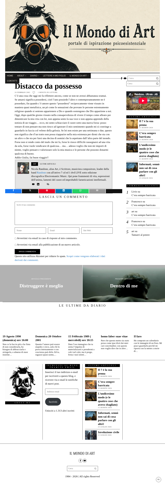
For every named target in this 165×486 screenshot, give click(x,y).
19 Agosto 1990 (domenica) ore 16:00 (15, 338)
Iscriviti (53, 401)
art (132, 211)
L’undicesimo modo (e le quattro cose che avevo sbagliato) (149, 150)
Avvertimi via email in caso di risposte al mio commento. (47, 238)
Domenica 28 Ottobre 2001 (48, 338)
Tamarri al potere (140, 234)
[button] (157, 78)
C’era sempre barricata (147, 134)
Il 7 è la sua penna (146, 123)
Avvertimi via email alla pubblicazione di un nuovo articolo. (48, 244)
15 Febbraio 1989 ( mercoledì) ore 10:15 (80, 338)
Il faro (138, 336)
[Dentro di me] (124, 283)
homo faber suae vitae (114, 336)
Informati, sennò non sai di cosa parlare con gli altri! (149, 170)
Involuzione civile (108, 432)
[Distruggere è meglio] (41, 283)
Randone (41, 172)
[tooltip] (121, 78)
